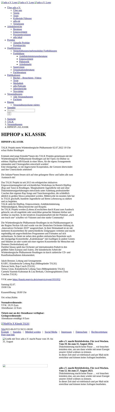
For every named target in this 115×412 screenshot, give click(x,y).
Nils (3, 329)
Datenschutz (81, 332)
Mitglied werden (33, 332)
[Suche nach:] (21, 110)
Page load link (8, 334)
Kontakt (5, 332)
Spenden (17, 332)
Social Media (51, 332)
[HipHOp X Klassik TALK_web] (15, 323)
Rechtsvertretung (99, 332)
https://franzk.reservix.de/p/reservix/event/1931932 (36, 279)
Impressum (66, 332)
